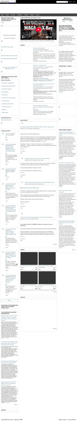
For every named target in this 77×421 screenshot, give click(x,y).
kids (45, 80)
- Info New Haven (5, 100)
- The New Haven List (6, 106)
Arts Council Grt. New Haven (8, 97)
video (12, 144)
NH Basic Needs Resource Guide (9, 55)
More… (9, 300)
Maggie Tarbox (42, 114)
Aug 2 (54, 267)
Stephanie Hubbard (43, 78)
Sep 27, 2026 (45, 86)
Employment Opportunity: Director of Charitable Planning (37, 158)
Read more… (22, 148)
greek (37, 79)
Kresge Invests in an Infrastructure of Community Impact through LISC (9, 361)
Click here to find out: (6, 120)
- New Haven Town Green (7, 103)
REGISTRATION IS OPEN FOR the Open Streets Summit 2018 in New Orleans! (67, 222)
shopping (35, 80)
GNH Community (14, 9)
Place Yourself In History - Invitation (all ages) (47, 265)
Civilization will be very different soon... (10, 172)
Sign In (74, 1)
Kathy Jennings (42, 61)
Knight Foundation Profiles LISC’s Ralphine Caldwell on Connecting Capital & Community (8, 383)
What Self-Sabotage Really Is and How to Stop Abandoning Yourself (39, 182)
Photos (22, 297)
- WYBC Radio (4, 112)
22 (22, 269)
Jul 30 (36, 286)
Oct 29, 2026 (45, 107)
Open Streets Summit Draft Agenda (66, 162)
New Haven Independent (8, 83)
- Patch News (4, 94)
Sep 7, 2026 (45, 66)
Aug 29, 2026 (35, 49)
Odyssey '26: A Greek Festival (39, 65)
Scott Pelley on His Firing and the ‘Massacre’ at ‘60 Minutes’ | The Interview (10, 279)
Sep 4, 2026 (35, 66)
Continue (7, 337)
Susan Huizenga (42, 267)
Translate (11, 3)
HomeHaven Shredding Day (39, 48)
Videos (22, 249)
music (43, 79)
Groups (3, 410)
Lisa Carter (31, 160)
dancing (47, 79)
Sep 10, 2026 (35, 107)
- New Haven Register (6, 89)
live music (52, 79)
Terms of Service (72, 419)
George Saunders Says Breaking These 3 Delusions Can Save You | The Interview (29, 285)
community (49, 80)
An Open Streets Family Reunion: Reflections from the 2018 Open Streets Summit (67, 133)
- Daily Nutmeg (4, 91)
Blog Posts (23, 120)
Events (22, 45)
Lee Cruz (22, 267)
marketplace (41, 80)
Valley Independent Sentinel (8, 86)
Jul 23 (54, 286)
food (40, 79)
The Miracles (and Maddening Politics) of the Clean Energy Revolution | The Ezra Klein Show (47, 285)
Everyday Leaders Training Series (40, 105)
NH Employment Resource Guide (9, 58)
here (41, 170)
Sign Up (70, 1)
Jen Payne (41, 101)
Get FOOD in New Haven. (7, 46)
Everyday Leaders (42, 111)
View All (55, 244)
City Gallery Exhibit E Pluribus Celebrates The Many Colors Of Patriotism (36, 217)
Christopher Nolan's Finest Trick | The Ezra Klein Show (29, 265)
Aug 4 (36, 267)
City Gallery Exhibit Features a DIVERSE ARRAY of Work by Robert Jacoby (37, 127)
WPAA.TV (4, 109)
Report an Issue (62, 419)
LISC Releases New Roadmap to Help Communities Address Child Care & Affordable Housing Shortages (9, 343)
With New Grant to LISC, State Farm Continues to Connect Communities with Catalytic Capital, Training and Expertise (9, 318)
